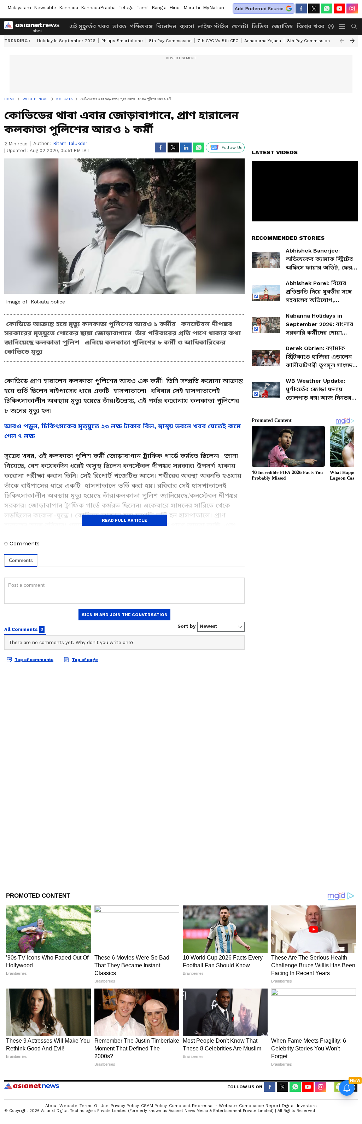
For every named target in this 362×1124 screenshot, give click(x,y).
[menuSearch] (354, 26)
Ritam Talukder (70, 143)
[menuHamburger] (342, 26)
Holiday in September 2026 (66, 40)
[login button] (332, 26)
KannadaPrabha (98, 7)
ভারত (119, 26)
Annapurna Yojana (262, 40)
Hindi (175, 7)
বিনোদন (166, 26)
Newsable (45, 7)
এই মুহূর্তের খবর (89, 26)
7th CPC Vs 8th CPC (218, 40)
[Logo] (34, 26)
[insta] (352, 8)
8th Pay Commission (170, 40)
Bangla (159, 7)
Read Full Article (124, 520)
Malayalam (19, 7)
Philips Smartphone (122, 40)
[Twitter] (314, 8)
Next (352, 41)
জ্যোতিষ (282, 26)
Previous (342, 41)
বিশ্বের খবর (311, 26)
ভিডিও (260, 26)
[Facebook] (301, 8)
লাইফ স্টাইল (213, 26)
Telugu (126, 7)
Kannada (68, 7)
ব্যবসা (187, 26)
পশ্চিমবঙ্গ (141, 26)
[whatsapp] (326, 8)
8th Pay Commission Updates (318, 40)
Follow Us (232, 147)
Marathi (191, 7)
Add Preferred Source (259, 8)
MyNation (213, 7)
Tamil (142, 7)
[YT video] (339, 8)
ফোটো (240, 26)
